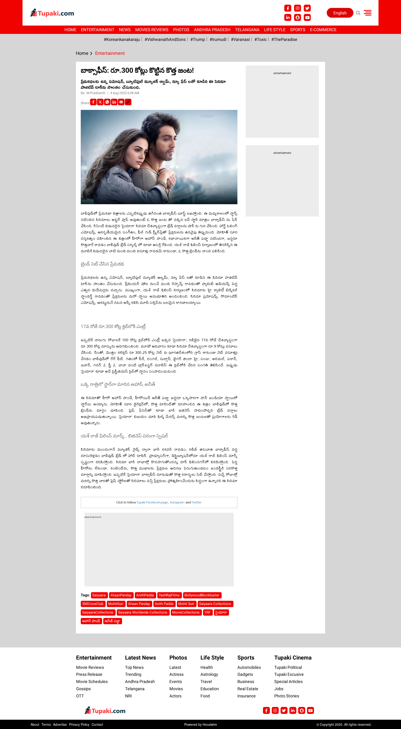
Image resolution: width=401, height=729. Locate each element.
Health (206, 667)
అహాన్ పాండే (91, 621)
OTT (80, 695)
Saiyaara (99, 595)
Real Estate (247, 688)
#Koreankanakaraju (122, 39)
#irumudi (218, 39)
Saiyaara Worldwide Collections (143, 612)
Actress (176, 674)
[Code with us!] (297, 17)
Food (205, 695)
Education (209, 688)
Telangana (247, 29)
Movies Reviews (151, 29)
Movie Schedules (92, 681)
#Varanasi (240, 39)
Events (175, 681)
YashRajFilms (170, 595)
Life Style (274, 29)
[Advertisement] (20, 220)
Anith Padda (164, 604)
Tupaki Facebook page (152, 502)
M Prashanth (96, 93)
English (340, 12)
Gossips (83, 688)
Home (70, 29)
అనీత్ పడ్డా (113, 621)
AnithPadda (145, 595)
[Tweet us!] (307, 8)
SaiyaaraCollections (98, 612)
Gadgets (245, 674)
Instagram (177, 502)
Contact (97, 724)
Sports (297, 29)
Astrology (209, 674)
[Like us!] (287, 8)
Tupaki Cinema (293, 657)
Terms (46, 724)
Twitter (196, 502)
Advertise (60, 724)
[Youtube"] (307, 17)
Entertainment (97, 29)
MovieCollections (186, 612)
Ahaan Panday (139, 604)
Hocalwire (210, 724)
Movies (176, 688)
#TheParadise (284, 39)
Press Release (89, 674)
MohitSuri (116, 604)
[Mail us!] (310, 710)
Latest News (140, 657)
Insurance (246, 695)
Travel (206, 681)
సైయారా (221, 612)
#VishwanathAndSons (165, 39)
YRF (207, 612)
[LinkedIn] (114, 102)
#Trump (197, 39)
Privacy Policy (79, 724)
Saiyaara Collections (215, 604)
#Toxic (260, 39)
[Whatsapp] (107, 102)
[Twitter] (100, 102)
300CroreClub (93, 604)
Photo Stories (286, 695)
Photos (181, 29)
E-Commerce (323, 29)
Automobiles (249, 667)
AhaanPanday (121, 595)
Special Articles (288, 681)
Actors (175, 695)
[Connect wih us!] (287, 17)
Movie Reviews (90, 667)
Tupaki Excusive (289, 674)
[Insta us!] (297, 8)
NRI (128, 695)
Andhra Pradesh (212, 29)
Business (245, 681)
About (35, 724)
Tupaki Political (288, 667)
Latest (175, 667)
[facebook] (93, 102)
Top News (134, 667)
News (125, 29)
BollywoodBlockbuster (202, 595)
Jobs (278, 688)
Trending (133, 674)
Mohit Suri (186, 604)
